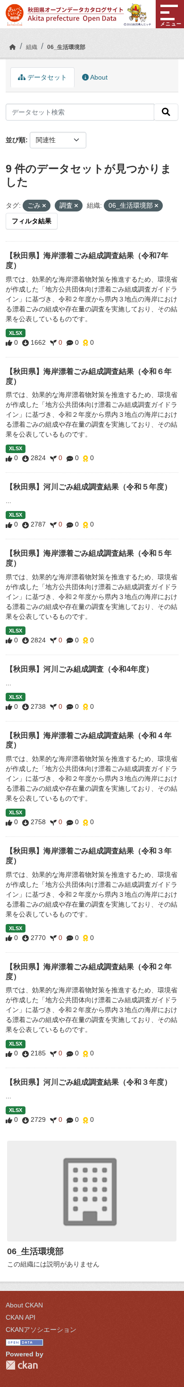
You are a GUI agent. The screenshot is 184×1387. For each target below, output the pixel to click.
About (98, 77)
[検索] (166, 112)
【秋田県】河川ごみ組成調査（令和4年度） (79, 669)
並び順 (15, 140)
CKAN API (20, 1317)
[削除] (44, 206)
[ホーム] (12, 47)
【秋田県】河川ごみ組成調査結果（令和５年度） (89, 487)
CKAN (22, 1365)
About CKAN (24, 1305)
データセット (46, 77)
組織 (31, 47)
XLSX (15, 333)
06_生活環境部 (66, 47)
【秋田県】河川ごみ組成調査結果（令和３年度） (89, 1082)
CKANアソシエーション (41, 1329)
